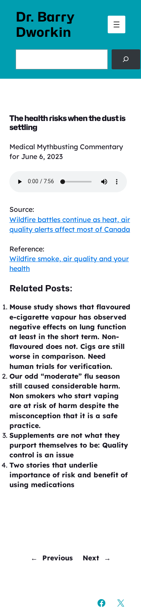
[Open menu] (116, 24)
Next (91, 557)
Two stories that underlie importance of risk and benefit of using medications (68, 474)
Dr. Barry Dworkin (45, 24)
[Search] (126, 59)
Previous (57, 557)
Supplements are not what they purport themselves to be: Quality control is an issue (68, 445)
